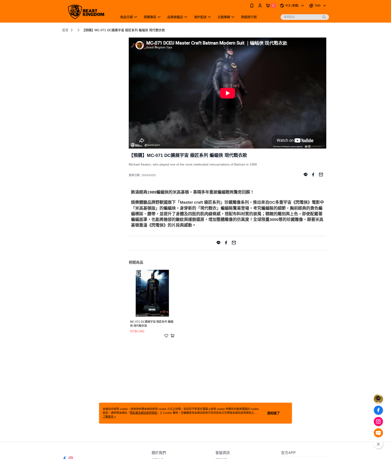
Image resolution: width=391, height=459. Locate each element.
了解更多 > (109, 416)
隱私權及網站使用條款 (143, 412)
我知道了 (273, 413)
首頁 (65, 30)
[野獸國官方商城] (87, 12)
